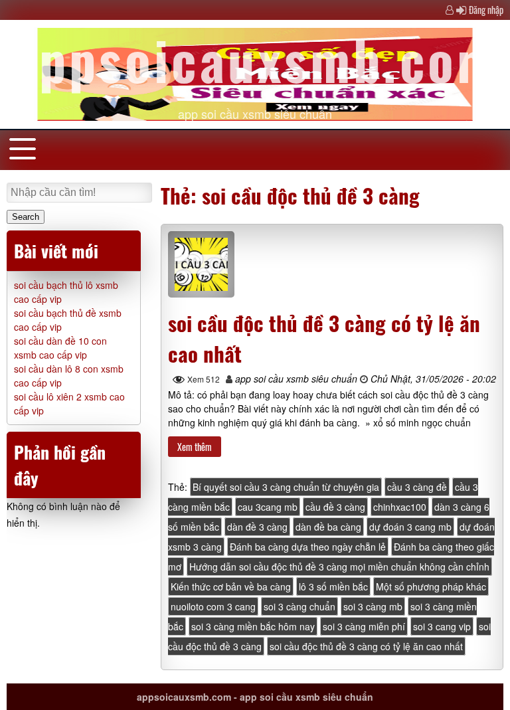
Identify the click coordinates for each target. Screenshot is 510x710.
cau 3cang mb (268, 506)
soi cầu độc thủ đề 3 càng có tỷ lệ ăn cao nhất (366, 646)
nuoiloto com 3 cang (213, 606)
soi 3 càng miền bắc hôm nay (253, 626)
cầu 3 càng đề (417, 486)
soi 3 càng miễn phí (364, 626)
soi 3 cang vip (442, 626)
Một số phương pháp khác (431, 586)
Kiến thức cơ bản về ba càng (231, 586)
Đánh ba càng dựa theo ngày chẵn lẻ (308, 546)
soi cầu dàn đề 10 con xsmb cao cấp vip (60, 347)
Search (25, 217)
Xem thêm (194, 447)
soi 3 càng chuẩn (299, 606)
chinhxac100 (399, 506)
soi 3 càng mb (372, 606)
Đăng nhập (486, 10)
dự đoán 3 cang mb (410, 526)
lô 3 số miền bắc (333, 586)
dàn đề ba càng (328, 526)
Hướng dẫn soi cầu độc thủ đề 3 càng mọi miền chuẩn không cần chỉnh (339, 566)
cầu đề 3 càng (335, 506)
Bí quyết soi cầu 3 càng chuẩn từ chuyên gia (286, 486)
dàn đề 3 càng (257, 526)
